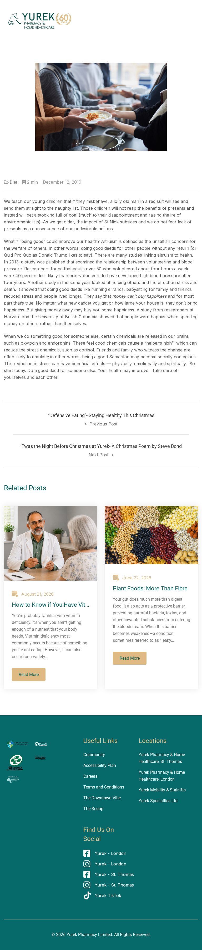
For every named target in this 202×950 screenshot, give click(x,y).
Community (94, 754)
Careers (90, 776)
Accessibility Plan (99, 765)
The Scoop (93, 808)
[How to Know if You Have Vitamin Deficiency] (50, 543)
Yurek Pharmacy (82, 934)
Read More (29, 674)
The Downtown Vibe (102, 797)
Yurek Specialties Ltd (158, 800)
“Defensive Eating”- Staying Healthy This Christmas (101, 420)
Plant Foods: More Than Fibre (150, 588)
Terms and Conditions (103, 787)
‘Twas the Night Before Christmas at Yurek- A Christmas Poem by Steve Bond (101, 450)
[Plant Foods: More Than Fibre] (151, 535)
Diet (13, 182)
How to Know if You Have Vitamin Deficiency (69, 604)
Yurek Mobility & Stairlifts (162, 789)
